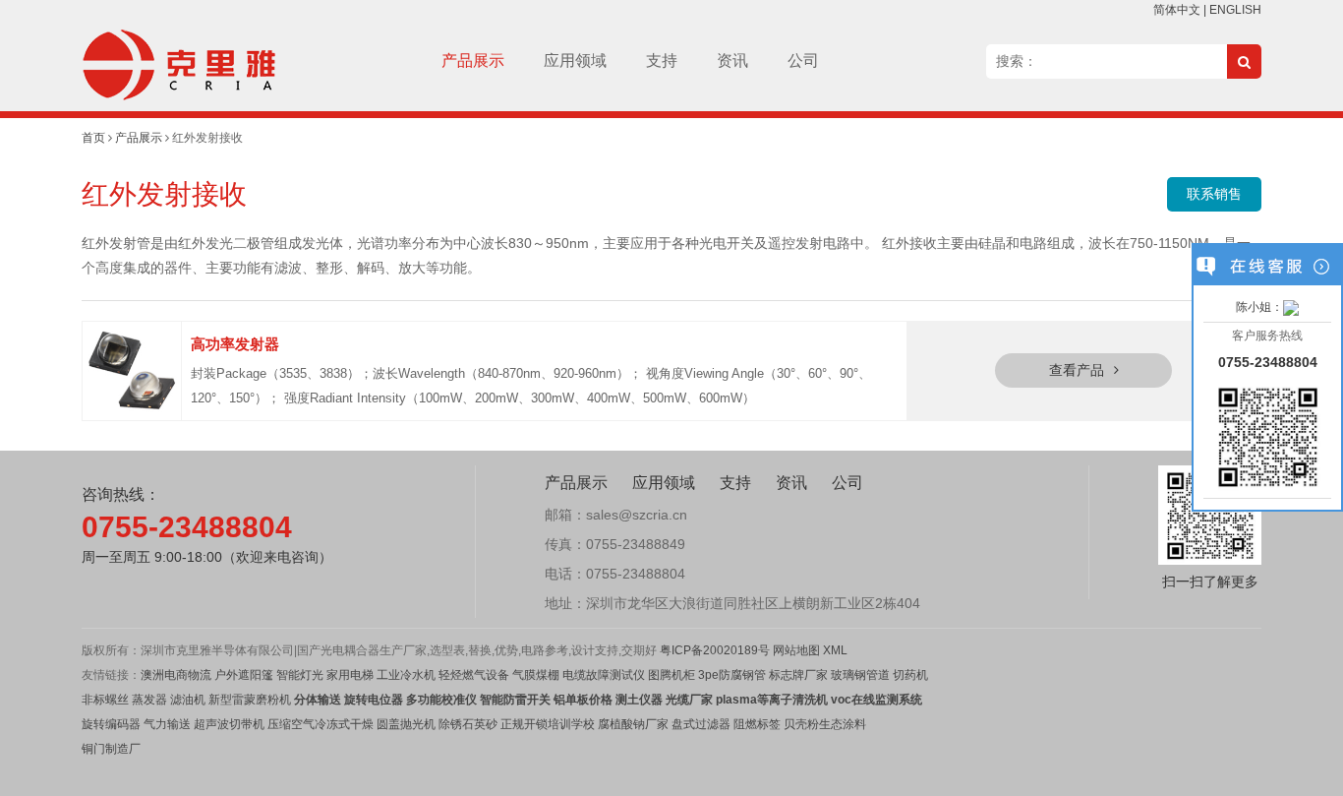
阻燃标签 (757, 724)
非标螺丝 (105, 699)
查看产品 (1076, 370)
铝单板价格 (583, 699)
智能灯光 (299, 675)
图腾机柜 (671, 675)
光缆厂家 (689, 699)
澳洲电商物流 (176, 675)
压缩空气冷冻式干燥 (320, 724)
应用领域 (575, 60)
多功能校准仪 (441, 699)
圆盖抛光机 (406, 724)
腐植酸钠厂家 (633, 724)
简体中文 (1176, 10)
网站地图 (796, 650)
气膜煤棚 (535, 675)
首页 (93, 138)
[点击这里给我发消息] (1291, 307)
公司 (803, 60)
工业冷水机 (406, 675)
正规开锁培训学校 (547, 724)
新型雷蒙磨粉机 (249, 699)
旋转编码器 (111, 724)
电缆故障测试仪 (603, 675)
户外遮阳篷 (243, 675)
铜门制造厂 (111, 749)
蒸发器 (149, 699)
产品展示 (472, 60)
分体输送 (317, 699)
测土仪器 (639, 699)
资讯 (732, 60)
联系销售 (1214, 194)
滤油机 (186, 699)
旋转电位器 (372, 699)
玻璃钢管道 (860, 675)
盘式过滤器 (701, 724)
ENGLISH (1235, 10)
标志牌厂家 (797, 675)
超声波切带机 (229, 724)
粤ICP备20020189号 (715, 650)
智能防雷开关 (515, 699)
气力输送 (167, 724)
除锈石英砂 (467, 724)
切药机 (910, 675)
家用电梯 (348, 675)
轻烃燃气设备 (473, 675)
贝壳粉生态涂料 (825, 724)
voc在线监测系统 (876, 699)
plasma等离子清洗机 (772, 699)
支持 (661, 60)
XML (835, 650)
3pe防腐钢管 (732, 675)
